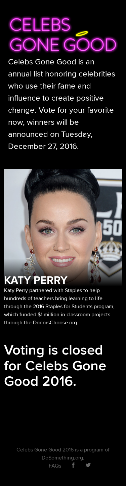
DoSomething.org (62, 457)
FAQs (55, 466)
